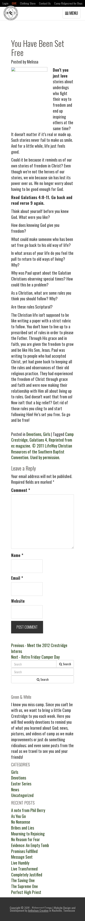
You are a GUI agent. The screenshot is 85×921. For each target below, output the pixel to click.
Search (66, 663)
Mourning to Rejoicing (28, 834)
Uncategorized (22, 795)
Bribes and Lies (22, 828)
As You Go (18, 816)
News (15, 789)
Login (5, 3)
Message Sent (22, 857)
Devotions (33, 434)
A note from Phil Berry (28, 810)
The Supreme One (24, 886)
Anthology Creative (38, 910)
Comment (20, 490)
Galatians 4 (38, 440)
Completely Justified (26, 875)
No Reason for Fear (25, 839)
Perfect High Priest (26, 892)
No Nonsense (20, 822)
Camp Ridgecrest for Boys (68, 3)
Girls (46, 434)
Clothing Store (28, 3)
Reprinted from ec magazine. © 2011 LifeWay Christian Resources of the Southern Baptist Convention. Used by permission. (41, 448)
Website (18, 601)
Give (14, 3)
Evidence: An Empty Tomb (30, 845)
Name (17, 555)
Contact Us (45, 3)
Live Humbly (20, 863)
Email (17, 578)
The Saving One (23, 880)
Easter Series (21, 784)
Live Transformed (24, 869)
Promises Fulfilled (24, 851)
